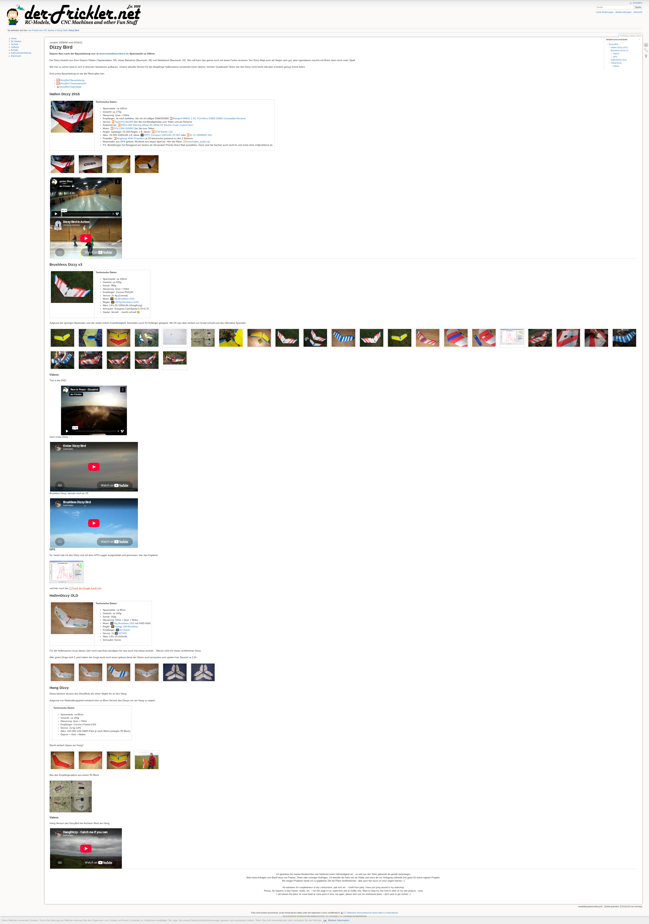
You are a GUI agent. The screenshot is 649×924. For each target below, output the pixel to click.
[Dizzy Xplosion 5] (62, 360)
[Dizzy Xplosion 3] (596, 338)
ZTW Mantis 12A (164, 131)
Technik (14, 44)
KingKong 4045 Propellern (131, 138)
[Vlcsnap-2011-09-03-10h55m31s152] (175, 357)
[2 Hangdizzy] (90, 760)
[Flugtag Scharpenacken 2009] (175, 337)
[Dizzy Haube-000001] (427, 338)
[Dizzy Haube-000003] (484, 338)
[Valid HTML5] (331, 917)
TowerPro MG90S (124, 121)
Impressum (16, 56)
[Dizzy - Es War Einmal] (259, 338)
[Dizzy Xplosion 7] (118, 360)
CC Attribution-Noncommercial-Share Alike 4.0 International (371, 913)
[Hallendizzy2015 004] (146, 164)
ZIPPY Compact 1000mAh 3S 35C (162, 135)
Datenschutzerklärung (21, 53)
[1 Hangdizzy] (62, 760)
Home (14, 38)
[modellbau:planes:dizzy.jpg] (72, 287)
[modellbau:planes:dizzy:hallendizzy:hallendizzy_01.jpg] (72, 618)
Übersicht (637, 12)
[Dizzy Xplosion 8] (146, 360)
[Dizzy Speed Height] (512, 336)
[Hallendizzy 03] (118, 672)
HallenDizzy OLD (619, 60)
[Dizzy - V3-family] (315, 338)
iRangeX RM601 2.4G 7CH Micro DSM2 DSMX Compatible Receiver (209, 118)
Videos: (616, 53)
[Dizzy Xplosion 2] (568, 338)
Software (15, 47)
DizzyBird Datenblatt (70, 86)
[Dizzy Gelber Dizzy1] (399, 338)
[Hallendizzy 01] (62, 672)
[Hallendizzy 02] (90, 672)
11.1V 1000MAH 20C (201, 135)
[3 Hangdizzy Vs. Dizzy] (118, 338)
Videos (616, 66)
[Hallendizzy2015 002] (90, 164)
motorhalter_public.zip (198, 141)
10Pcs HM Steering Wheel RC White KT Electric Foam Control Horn (157, 125)
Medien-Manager (623, 12)
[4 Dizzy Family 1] (146, 338)
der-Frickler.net (35, 30)
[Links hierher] (646, 50)
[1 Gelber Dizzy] (62, 338)
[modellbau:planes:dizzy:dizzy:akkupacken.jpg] (71, 796)
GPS (615, 57)
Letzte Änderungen (605, 12)
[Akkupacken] (203, 338)
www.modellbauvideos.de (114, 53)
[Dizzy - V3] (371, 338)
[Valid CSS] (345, 917)
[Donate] (303, 917)
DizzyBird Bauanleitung (72, 80)
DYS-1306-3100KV (123, 128)
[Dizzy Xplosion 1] (540, 338)
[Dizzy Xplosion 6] (90, 360)
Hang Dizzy (616, 63)
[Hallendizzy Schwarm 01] (175, 672)
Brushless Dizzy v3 (619, 50)
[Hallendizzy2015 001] (62, 164)
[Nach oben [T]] (646, 55)
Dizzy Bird (74, 30)
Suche (638, 7)
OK (325, 920)
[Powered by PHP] (317, 917)
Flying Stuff (62, 30)
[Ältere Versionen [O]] (646, 45)
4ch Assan (124, 630)
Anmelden (637, 3)
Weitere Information (338, 920)
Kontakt (14, 50)
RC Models (49, 30)
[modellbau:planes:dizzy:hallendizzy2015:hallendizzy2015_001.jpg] (72, 116)
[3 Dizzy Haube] (90, 338)
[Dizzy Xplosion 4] (624, 338)
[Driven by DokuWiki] (359, 917)
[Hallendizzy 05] (146, 672)
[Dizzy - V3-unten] (343, 338)
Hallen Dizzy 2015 (619, 47)
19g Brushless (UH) (123, 298)
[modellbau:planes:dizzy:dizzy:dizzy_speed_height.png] (66, 571)
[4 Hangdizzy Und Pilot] (146, 760)
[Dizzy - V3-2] (287, 338)
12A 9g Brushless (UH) (126, 302)
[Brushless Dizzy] (231, 338)
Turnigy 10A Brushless (126, 626)
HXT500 (122, 633)
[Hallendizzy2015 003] (118, 164)
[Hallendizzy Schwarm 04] (203, 672)
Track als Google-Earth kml (86, 588)
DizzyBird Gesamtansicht (73, 83)
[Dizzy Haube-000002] (456, 338)
